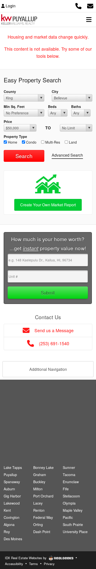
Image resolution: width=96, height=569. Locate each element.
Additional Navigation (48, 369)
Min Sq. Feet (14, 106)
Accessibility (14, 563)
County (10, 91)
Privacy (49, 563)
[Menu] (89, 19)
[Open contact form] (90, 5)
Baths (76, 106)
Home (12, 142)
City (55, 91)
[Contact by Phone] (78, 5)
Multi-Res (52, 142)
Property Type (15, 136)
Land (72, 142)
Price (8, 121)
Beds (52, 106)
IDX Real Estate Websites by (26, 557)
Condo (30, 142)
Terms (33, 563)
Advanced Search (67, 155)
